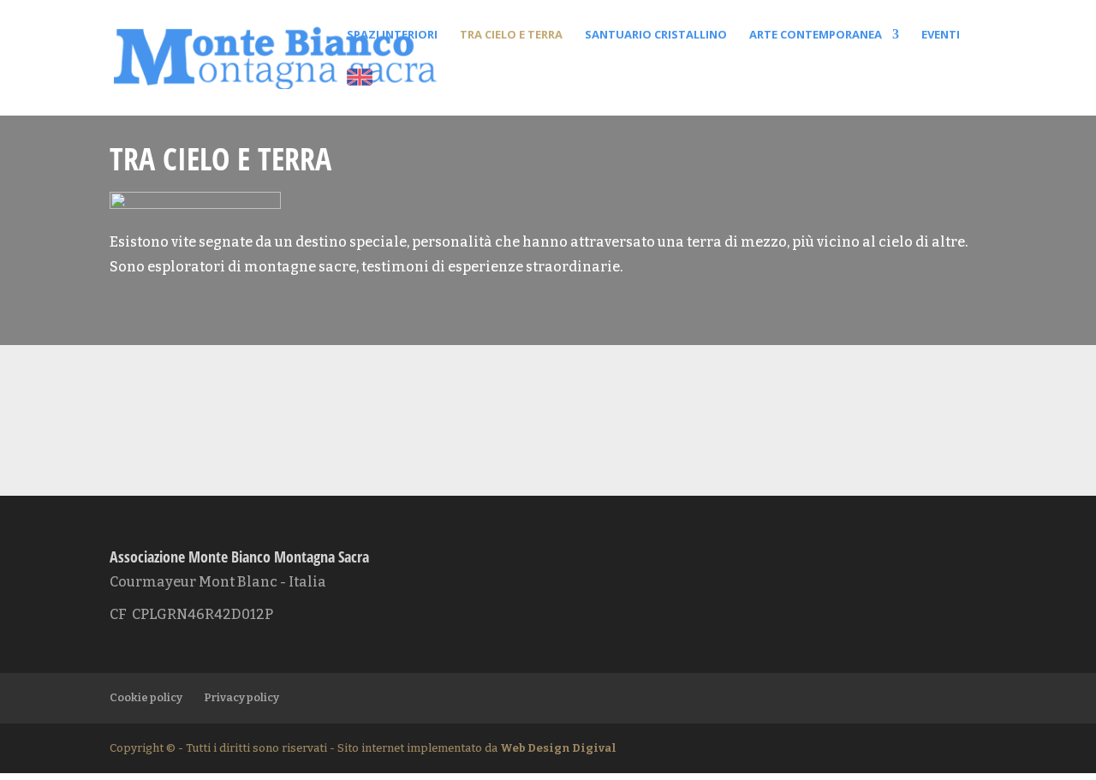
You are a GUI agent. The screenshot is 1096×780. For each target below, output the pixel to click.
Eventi (940, 35)
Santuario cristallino (656, 35)
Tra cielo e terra (511, 35)
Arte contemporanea (815, 35)
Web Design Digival (558, 747)
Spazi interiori (392, 35)
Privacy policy (241, 697)
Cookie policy (146, 697)
